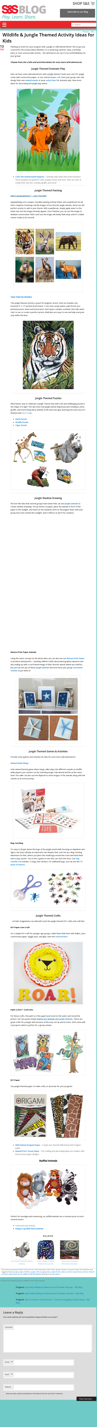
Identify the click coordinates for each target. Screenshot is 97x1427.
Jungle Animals (66, 1019)
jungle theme (55, 1272)
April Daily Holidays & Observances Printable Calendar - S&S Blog (54, 1293)
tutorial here (61, 936)
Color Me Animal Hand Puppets (29, 176)
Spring (58, 1269)
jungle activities (24, 1272)
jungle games (45, 1272)
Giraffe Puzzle (21, 422)
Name (9, 1362)
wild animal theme (15, 1274)
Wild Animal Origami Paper (27, 1145)
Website (8, 1387)
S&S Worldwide (35, 1274)
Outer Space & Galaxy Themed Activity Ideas (69, 1262)
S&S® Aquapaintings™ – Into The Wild (28, 195)
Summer (64, 1269)
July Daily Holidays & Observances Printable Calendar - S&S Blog (53, 1287)
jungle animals (71, 503)
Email (9, 1374)
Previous (85, 32)
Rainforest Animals (46, 1019)
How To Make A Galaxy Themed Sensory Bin (45, 1262)
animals (10, 1272)
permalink (56, 1274)
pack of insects (18, 864)
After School (23, 1269)
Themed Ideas (84, 1269)
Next (93, 32)
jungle (15, 1272)
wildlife (25, 1274)
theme (85, 1272)
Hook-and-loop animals (25, 1225)
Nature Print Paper (75, 658)
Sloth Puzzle (21, 419)
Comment (8, 1327)
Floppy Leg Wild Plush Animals (29, 1228)
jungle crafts (35, 1272)
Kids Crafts (51, 1269)
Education (42, 1269)
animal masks (31, 80)
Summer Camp (73, 1269)
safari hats (51, 80)
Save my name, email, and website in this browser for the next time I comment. (34, 1393)
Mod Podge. (27, 413)
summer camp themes (74, 1272)
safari (63, 1272)
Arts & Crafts (33, 1269)
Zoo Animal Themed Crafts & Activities (22, 1262)
